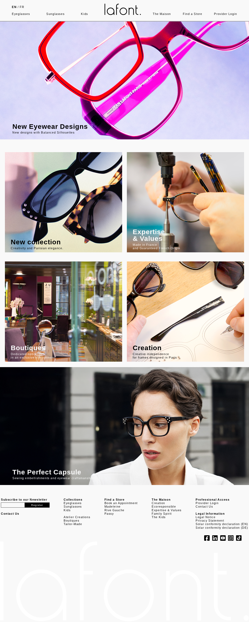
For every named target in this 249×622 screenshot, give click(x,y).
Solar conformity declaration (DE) (222, 527)
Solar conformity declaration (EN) (222, 524)
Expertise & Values (167, 510)
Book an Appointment (121, 503)
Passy (109, 513)
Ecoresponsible (164, 506)
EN (14, 7)
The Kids (159, 517)
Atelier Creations (77, 517)
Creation (158, 503)
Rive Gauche (114, 510)
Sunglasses (55, 13)
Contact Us (204, 506)
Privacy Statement (210, 520)
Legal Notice (205, 517)
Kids (84, 13)
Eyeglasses (21, 13)
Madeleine (112, 506)
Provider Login (225, 13)
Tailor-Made (73, 524)
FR (22, 7)
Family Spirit (162, 513)
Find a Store (192, 13)
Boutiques (71, 520)
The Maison (162, 13)
